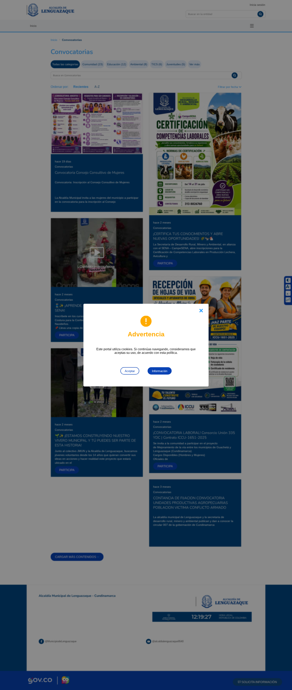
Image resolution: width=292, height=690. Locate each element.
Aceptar (130, 370)
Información (159, 370)
